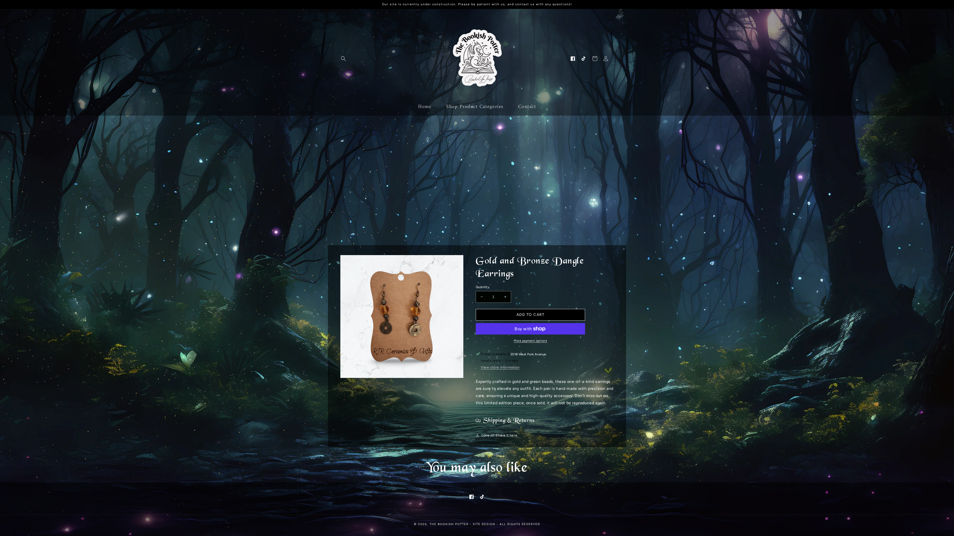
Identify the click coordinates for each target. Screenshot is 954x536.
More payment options (530, 340)
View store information (500, 367)
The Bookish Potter (449, 524)
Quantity (482, 287)
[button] (343, 58)
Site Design (484, 524)
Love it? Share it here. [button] (499, 435)
